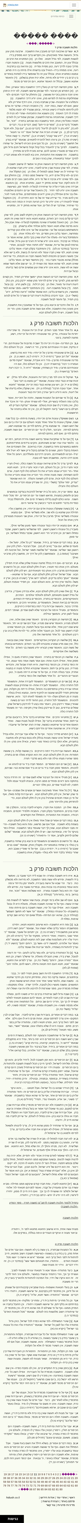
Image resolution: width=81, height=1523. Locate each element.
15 (20, 1474)
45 (57, 1481)
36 (16, 1478)
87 (34, 1489)
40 (76, 1481)
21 (72, 1478)
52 (31, 1481)
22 (68, 1478)
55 (19, 1481)
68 (46, 1485)
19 (5, 1474)
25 (57, 1478)
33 (27, 1478)
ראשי (72, 1497)
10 (39, 1474)
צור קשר (50, 1504)
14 (24, 1474)
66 (53, 1485)
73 (27, 1485)
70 (38, 1485)
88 (30, 1489)
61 (72, 1485)
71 (34, 1485)
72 (31, 1485)
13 (27, 1474)
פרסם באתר (68, 1501)
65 (57, 1485)
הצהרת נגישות (51, 1501)
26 (53, 1478)
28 (46, 1478)
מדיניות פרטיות (66, 1504)
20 (76, 1478)
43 (64, 1481)
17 (12, 1474)
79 (4, 1485)
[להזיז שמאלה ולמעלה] (3, 1518)
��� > (32, 43)
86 (38, 1489)
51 (34, 1481)
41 (72, 1481)
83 (49, 1489)
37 (12, 1478)
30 (38, 1478)
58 (8, 1481)
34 (23, 1478)
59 (4, 1481)
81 (57, 1489)
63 (64, 1485)
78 (8, 1485)
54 (23, 1481)
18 (9, 1474)
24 (61, 1478)
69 (42, 1485)
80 (61, 1489)
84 (45, 1489)
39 (4, 1478)
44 (61, 1481)
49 (42, 1481)
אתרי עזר (62, 1497)
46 (53, 1481)
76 (16, 1485)
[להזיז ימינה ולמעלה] (5, 1518)
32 (31, 1478)
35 (19, 1478)
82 (53, 1489)
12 (31, 1474)
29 (42, 1478)
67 (49, 1485)
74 (23, 1485)
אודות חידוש (47, 1497)
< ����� (46, 43)
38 (8, 1478)
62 (68, 1485)
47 (49, 1481)
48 (46, 1481)
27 (49, 1478)
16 (16, 1474)
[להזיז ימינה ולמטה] (5, 1520)
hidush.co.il (13, 1497)
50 (38, 1481)
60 (76, 1485)
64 (61, 1485)
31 (34, 1478)
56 (16, 1481)
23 (64, 1478)
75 (19, 1485)
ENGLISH (13, 5)
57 (12, 1481)
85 (42, 1489)
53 (27, 1481)
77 (12, 1485)
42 (68, 1481)
